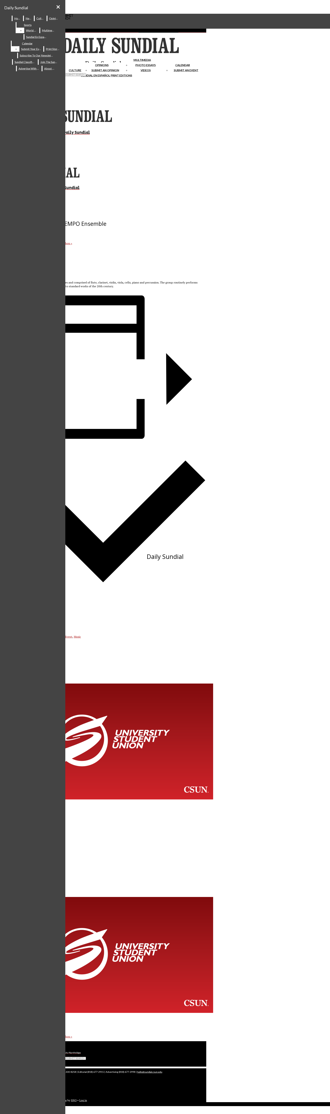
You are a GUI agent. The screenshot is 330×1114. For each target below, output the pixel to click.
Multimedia (142, 59)
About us (50, 68)
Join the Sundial (49, 62)
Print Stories (53, 48)
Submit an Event (186, 70)
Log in (83, 1100)
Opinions (102, 65)
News (29, 18)
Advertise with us (29, 68)
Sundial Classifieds (25, 62)
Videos (146, 70)
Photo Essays (145, 65)
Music (77, 637)
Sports (28, 24)
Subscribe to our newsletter (37, 55)
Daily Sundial (16, 7)
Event (68, 637)
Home (18, 18)
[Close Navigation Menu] (58, 7)
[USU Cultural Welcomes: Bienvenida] (110, 1012)
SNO (74, 1100)
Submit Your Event (32, 48)
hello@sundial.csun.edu (149, 1071)
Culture (40, 18)
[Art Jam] (110, 798)
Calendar (182, 65)
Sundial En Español (95, 75)
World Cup (32, 30)
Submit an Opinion (105, 70)
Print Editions (121, 75)
